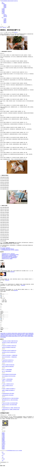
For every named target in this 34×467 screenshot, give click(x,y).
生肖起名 (5, 19)
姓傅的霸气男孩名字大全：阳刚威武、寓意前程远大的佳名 (10, 409)
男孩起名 (5, 6)
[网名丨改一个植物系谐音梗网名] (7, 369)
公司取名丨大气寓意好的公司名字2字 (7, 385)
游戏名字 (5, 22)
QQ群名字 (21, 336)
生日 (1, 303)
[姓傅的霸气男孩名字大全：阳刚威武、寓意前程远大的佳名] (11, 407)
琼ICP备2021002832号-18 (15, 450)
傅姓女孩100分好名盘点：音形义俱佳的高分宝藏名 (9, 404)
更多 (2, 17)
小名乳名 (3, 8)
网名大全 (5, 21)
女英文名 (27, 333)
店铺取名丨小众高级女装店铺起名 (7, 380)
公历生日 (1, 311)
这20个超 (7, 333)
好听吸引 (6, 335)
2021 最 (18, 335)
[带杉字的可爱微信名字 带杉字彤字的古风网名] (9, 374)
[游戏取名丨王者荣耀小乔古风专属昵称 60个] (8, 388)
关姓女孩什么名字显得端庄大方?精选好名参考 (9, 347)
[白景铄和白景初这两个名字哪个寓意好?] (8, 393)
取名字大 (10, 333)
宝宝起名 (3, 3)
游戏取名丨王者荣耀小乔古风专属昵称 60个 (8, 390)
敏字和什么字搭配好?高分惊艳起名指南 (8, 366)
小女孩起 (18, 333)
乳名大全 (5, 334)
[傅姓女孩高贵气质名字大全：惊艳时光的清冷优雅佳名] (10, 398)
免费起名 (5, 5)
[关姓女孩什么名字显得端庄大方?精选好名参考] (9, 345)
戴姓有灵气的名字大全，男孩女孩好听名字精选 (9, 255)
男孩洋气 (31, 335)
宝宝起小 (4, 333)
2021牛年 (12, 335)
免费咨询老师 (12, 271)
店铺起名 (5, 20)
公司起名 (3, 12)
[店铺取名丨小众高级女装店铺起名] (7, 379)
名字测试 (3, 10)
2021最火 (15, 335)
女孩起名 (5, 7)
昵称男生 (24, 333)
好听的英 (8, 334)
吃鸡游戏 (1, 336)
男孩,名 (4, 335)
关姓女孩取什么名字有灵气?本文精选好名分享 (9, 352)
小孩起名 (26, 334)
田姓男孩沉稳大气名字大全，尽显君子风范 (8, 253)
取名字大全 (5, 15)
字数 (1, 297)
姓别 (1, 295)
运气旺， (23, 334)
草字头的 (11, 334)
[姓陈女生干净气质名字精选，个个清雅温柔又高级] (9, 355)
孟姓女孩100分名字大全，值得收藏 (7, 258)
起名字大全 (5, 16)
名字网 (8, 450)
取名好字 (4, 336)
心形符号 (1, 335)
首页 (2, 2)
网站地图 (10, 450)
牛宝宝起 (29, 335)
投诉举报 (20, 450)
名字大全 (3, 13)
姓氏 (1, 293)
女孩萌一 (20, 335)
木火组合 (9, 335)
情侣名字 (32, 334)
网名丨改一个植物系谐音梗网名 (6, 371)
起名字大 (26, 336)
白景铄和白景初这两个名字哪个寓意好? (8, 395)
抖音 (13, 334)
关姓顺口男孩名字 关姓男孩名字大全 (7, 361)
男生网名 (15, 336)
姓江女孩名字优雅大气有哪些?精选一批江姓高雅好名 (10, 256)
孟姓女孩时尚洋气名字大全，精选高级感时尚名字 (9, 257)
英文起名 (13, 336)
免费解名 (2, 329)
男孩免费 (30, 333)
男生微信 (18, 334)
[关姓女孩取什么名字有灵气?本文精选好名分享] (9, 350)
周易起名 (3, 11)
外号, (24, 336)
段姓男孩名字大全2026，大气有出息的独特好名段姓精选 (10, 254)
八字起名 (5, 18)
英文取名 (3, 9)
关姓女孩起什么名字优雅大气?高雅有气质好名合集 (9, 342)
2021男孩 (29, 334)
